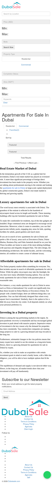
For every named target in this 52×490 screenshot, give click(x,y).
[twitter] (7, 439)
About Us (28, 416)
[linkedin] (7, 444)
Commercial (26, 64)
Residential (26, 59)
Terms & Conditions (28, 421)
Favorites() (14, 130)
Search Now (8, 47)
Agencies (28, 426)
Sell (28, 477)
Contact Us (28, 419)
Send (6, 397)
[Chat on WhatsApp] (47, 475)
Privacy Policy (28, 424)
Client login (28, 429)
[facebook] (7, 436)
